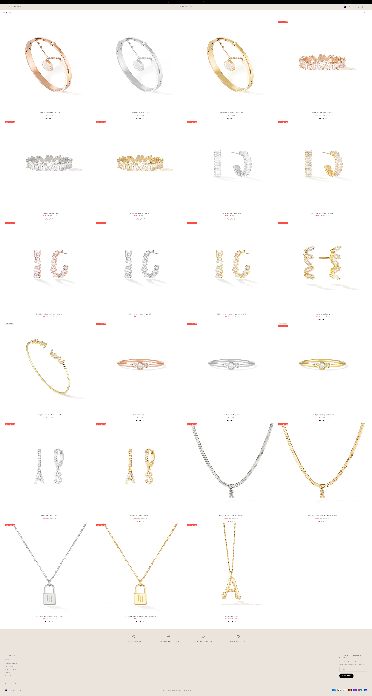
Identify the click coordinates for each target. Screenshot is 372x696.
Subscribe (346, 675)
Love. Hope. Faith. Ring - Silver (231, 415)
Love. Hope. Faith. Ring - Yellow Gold (322, 415)
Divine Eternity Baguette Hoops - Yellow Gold (231, 314)
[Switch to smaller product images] (7, 12)
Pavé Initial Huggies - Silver (49, 515)
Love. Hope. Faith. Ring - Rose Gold (140, 415)
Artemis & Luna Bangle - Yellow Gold (231, 113)
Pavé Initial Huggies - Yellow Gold (140, 515)
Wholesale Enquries (11, 669)
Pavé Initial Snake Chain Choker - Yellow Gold (322, 515)
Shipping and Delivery (11, 663)
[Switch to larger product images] (4, 12)
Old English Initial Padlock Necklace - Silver (49, 616)
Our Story (8, 660)
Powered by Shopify (186, 690)
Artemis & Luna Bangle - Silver (140, 113)
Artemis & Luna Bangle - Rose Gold (50, 113)
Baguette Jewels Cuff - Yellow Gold (49, 415)
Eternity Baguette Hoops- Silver (231, 213)
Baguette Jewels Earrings (322, 314)
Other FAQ (8, 676)
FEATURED (17, 7)
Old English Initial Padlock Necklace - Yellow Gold (140, 616)
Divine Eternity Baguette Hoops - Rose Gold (49, 314)
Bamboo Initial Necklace (231, 616)
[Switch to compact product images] (10, 12)
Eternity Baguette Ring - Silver (49, 213)
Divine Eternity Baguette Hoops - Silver (140, 314)
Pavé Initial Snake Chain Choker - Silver (231, 515)
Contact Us (8, 673)
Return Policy (9, 666)
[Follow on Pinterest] (16, 683)
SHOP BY (7, 7)
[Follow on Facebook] (6, 683)
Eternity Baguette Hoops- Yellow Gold (322, 213)
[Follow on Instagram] (11, 683)
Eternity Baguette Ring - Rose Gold (322, 113)
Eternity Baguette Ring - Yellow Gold (140, 213)
